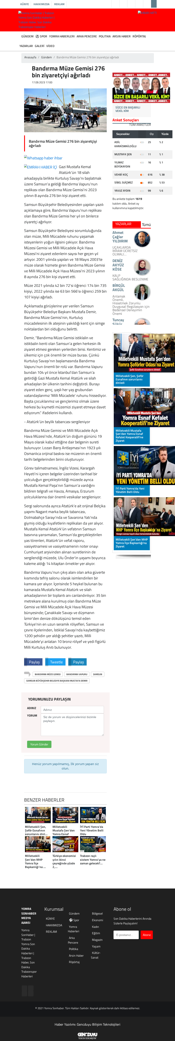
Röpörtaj (74, 962)
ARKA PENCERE (87, 36)
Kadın (95, 927)
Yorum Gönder (39, 744)
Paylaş (34, 662)
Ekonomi (97, 920)
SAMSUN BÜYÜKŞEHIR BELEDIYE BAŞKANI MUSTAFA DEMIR (57, 680)
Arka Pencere (73, 940)
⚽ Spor (74, 920)
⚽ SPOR (41, 36)
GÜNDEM (27, 36)
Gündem (46, 57)
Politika (73, 949)
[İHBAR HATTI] (147, 12)
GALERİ (39, 46)
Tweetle (56, 662)
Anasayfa (30, 57)
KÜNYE (24, 4)
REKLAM (59, 4)
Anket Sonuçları (125, 120)
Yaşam (96, 946)
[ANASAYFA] (19, 36)
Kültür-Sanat (96, 955)
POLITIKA (105, 36)
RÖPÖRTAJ (139, 36)
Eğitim (96, 933)
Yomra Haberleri (73, 929)
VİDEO (50, 46)
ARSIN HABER (121, 36)
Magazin (97, 940)
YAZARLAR (26, 46)
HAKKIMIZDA (42, 4)
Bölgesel (97, 913)
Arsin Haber (76, 955)
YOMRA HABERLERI (62, 36)
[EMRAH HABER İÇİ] (40, 167)
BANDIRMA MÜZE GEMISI (48, 674)
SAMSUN (97, 674)
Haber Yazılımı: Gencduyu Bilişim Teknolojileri (87, 1024)
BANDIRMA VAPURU (76, 674)
